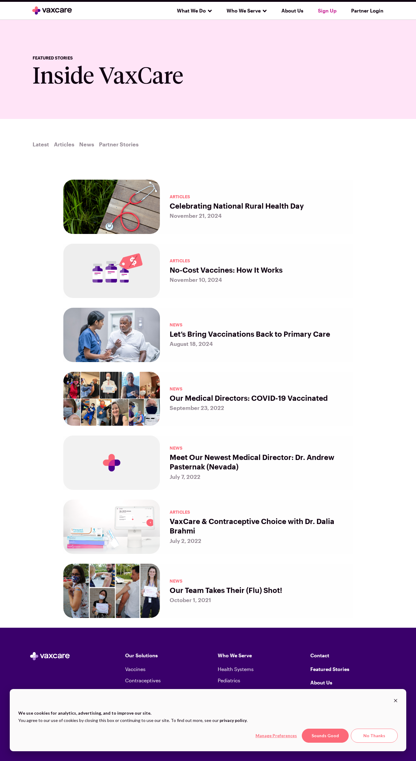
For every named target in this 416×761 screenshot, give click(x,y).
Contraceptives (143, 680)
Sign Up (327, 10)
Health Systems (236, 669)
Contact (319, 655)
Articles (64, 144)
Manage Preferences (276, 735)
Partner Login (367, 10)
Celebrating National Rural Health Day (237, 205)
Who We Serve (244, 10)
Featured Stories (329, 669)
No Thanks (374, 735)
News (86, 144)
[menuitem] (192, 11)
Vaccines (135, 669)
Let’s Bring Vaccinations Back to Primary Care (250, 333)
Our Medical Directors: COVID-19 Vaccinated (249, 397)
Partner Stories (119, 144)
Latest (41, 144)
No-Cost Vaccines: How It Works (226, 269)
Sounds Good (325, 735)
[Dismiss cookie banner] (395, 701)
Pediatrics (229, 680)
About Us (292, 10)
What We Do (191, 10)
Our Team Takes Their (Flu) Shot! (226, 590)
